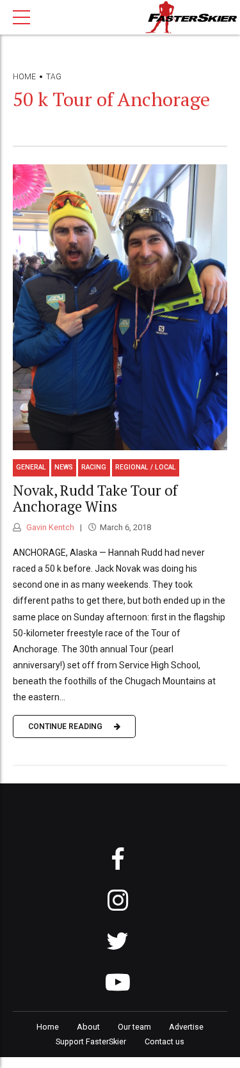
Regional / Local (145, 467)
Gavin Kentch (49, 527)
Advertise (186, 1027)
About (88, 1027)
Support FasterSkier (91, 1041)
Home (24, 76)
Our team (134, 1027)
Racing (93, 467)
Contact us (164, 1041)
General (31, 467)
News (63, 467)
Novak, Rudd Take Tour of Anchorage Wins (95, 498)
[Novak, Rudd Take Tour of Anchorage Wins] (120, 307)
